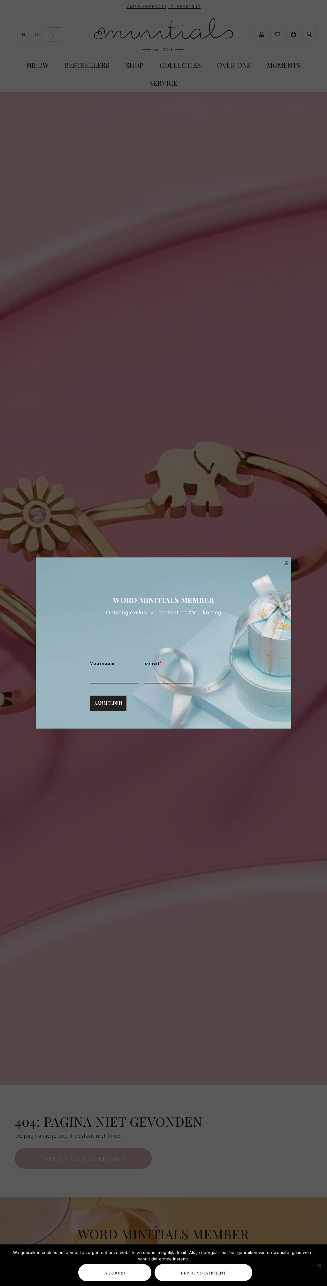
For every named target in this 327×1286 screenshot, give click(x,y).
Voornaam (102, 663)
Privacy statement (203, 1272)
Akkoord (114, 1272)
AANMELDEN (108, 703)
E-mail (153, 663)
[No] (319, 1265)
